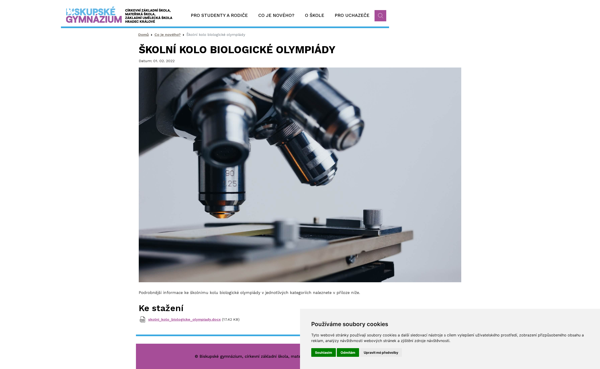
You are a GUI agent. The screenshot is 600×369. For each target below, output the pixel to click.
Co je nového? (276, 15)
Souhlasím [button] (323, 352)
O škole (314, 15)
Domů (143, 34)
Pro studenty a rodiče (219, 15)
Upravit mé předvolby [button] (381, 352)
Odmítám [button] (348, 352)
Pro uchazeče (352, 15)
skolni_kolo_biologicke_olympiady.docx (184, 319)
